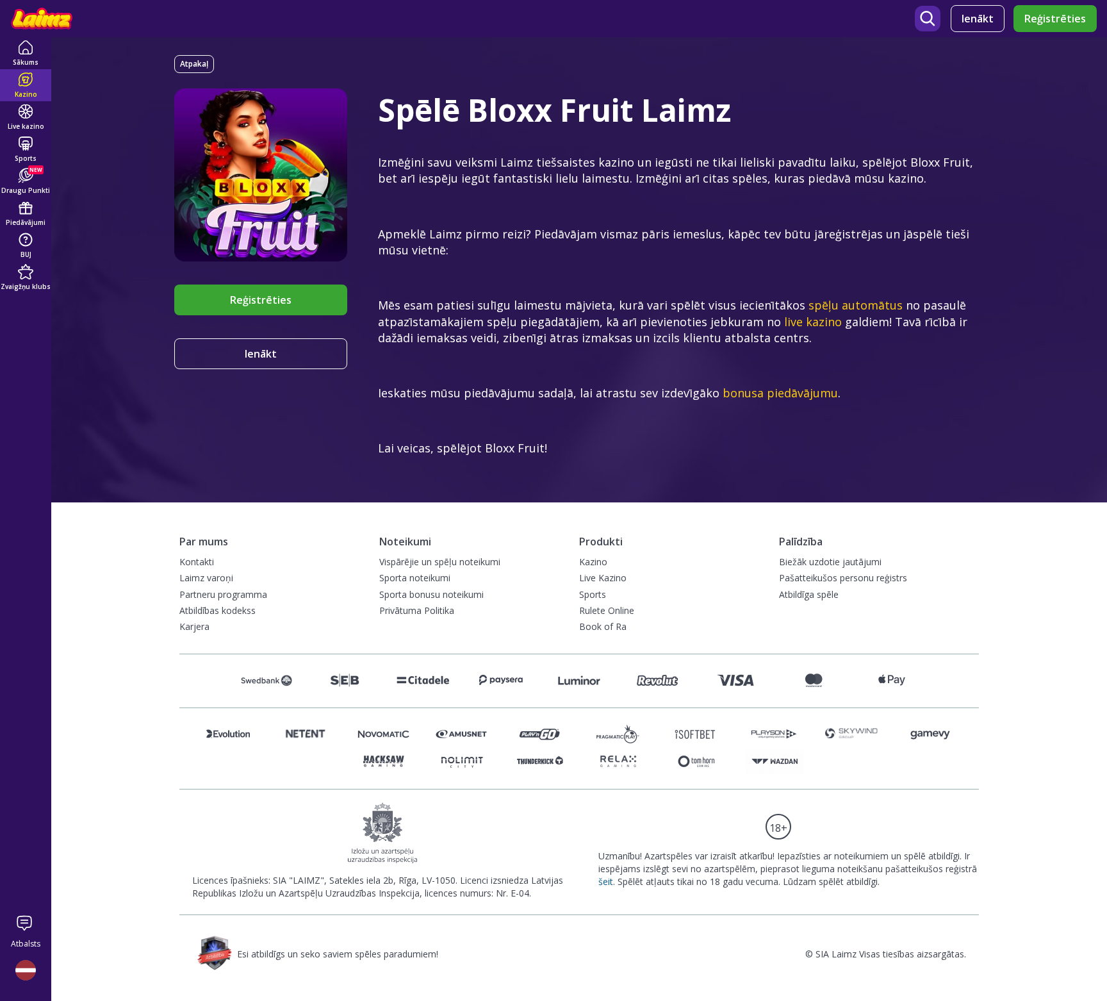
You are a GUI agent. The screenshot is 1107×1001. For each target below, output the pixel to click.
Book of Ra (603, 626)
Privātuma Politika (416, 610)
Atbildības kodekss (217, 610)
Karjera (194, 626)
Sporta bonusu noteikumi (431, 594)
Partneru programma (223, 594)
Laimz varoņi (206, 578)
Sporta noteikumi (414, 578)
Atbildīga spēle (809, 594)
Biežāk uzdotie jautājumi (830, 562)
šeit (605, 881)
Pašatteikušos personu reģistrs (843, 578)
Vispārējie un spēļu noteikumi (439, 562)
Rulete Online (606, 610)
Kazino (593, 562)
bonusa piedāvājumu (780, 393)
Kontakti (196, 562)
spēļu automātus (855, 305)
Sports (592, 594)
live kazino (813, 321)
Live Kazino (603, 578)
